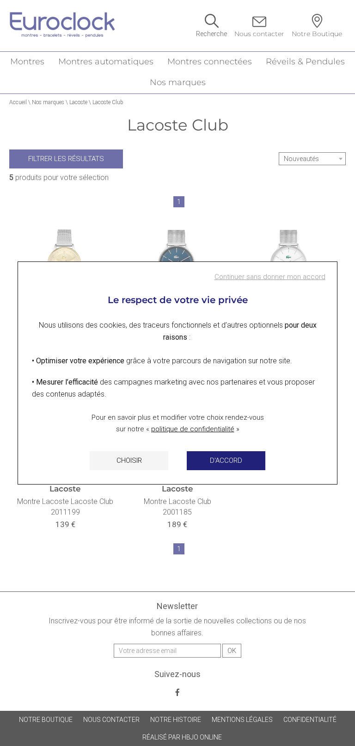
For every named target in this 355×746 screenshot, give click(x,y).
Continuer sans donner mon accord (269, 277)
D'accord (226, 460)
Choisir (129, 460)
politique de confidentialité (192, 429)
